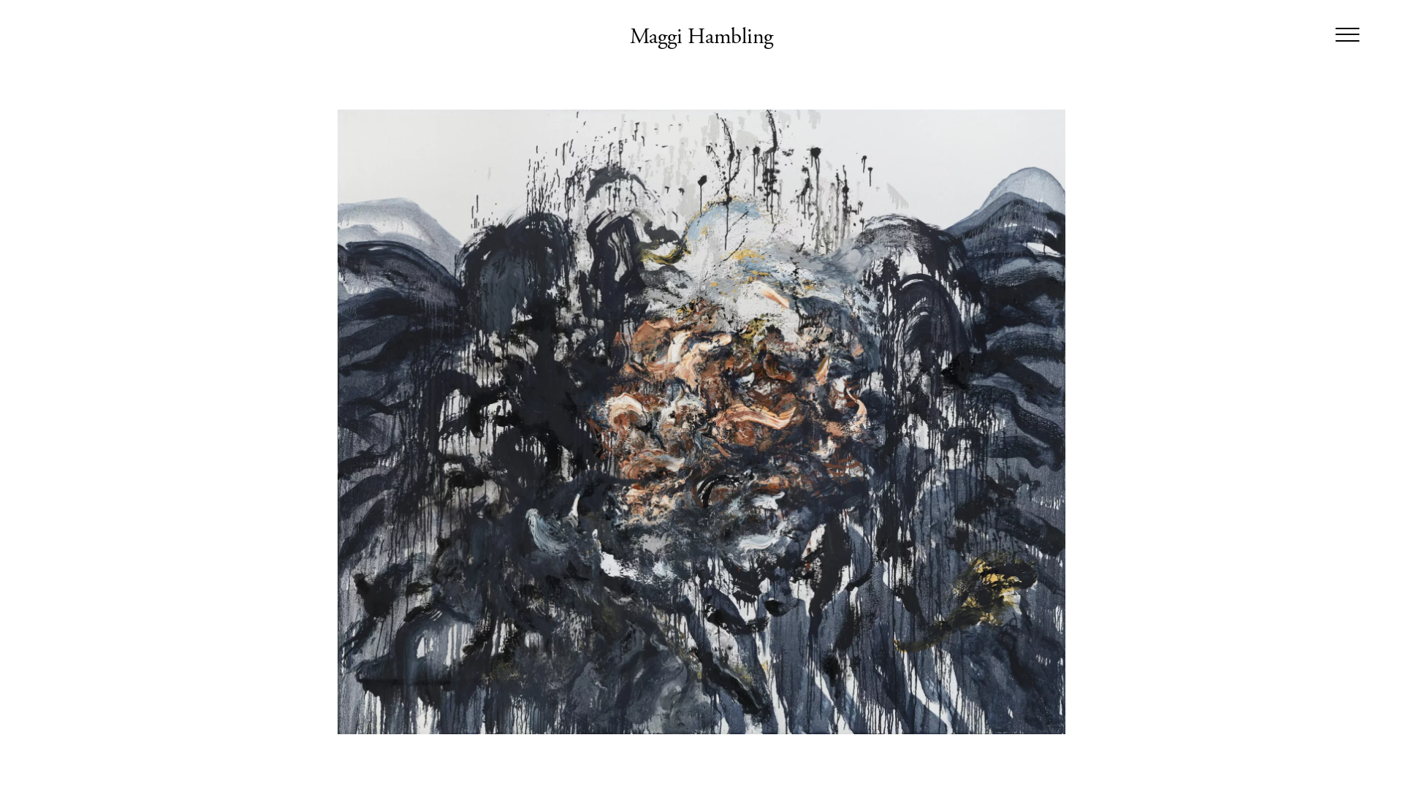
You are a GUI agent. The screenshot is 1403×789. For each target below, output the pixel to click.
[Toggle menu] (1347, 35)
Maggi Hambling (702, 37)
